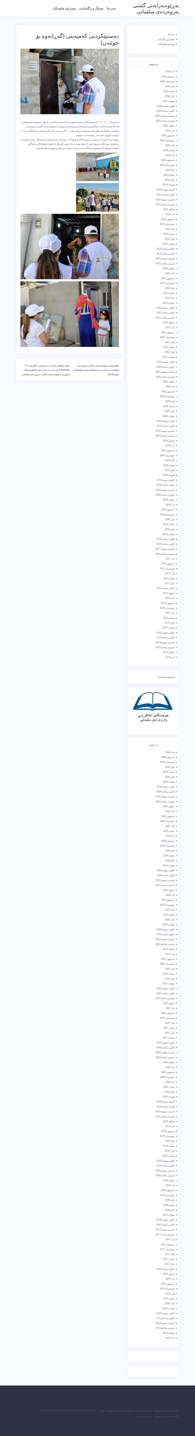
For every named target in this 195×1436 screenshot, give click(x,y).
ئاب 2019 (170, 445)
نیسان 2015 (169, 617)
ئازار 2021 (170, 352)
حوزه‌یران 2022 (167, 283)
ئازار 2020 (170, 411)
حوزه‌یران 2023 (167, 224)
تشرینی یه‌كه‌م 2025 (165, 120)
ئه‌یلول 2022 (169, 268)
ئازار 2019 (170, 470)
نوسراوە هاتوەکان (64, 8)
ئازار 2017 (170, 583)
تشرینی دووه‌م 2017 (165, 548)
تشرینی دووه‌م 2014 (165, 642)
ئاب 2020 (170, 386)
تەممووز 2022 (168, 278)
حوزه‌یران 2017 (167, 568)
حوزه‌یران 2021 (167, 337)
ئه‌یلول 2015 (169, 593)
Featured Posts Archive (166, 1411)
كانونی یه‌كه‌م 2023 (166, 194)
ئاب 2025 (170, 130)
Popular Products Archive (120, 1411)
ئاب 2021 (170, 327)
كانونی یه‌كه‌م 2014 (166, 637)
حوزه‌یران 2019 (167, 455)
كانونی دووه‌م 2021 (165, 361)
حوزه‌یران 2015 (167, 608)
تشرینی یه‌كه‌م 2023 (165, 204)
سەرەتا (111, 8)
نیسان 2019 (169, 465)
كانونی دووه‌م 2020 (165, 420)
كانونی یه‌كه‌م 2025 (166, 110)
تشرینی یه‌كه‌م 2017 (165, 553)
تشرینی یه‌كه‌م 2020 (165, 376)
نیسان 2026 (169, 91)
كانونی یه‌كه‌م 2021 (166, 312)
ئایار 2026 (170, 86)
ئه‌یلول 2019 (169, 440)
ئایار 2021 (170, 342)
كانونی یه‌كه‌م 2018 (166, 484)
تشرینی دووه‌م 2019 (165, 430)
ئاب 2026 (170, 71)
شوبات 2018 (168, 534)
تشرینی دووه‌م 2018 (165, 489)
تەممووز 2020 (168, 391)
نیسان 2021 (169, 347)
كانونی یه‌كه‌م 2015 (166, 588)
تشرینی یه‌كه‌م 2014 (165, 647)
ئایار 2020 (170, 401)
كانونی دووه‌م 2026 (165, 105)
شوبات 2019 (168, 475)
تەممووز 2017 (168, 563)
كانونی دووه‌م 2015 (165, 632)
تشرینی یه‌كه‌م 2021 (165, 317)
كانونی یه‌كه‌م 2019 (166, 425)
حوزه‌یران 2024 (167, 165)
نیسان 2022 (169, 293)
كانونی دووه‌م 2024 (165, 189)
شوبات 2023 (168, 243)
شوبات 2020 (168, 416)
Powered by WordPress (51, 1410)
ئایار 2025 (170, 145)
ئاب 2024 (170, 155)
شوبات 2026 (168, 101)
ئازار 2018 (170, 529)
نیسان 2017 (169, 578)
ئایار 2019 (170, 460)
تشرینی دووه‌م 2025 (165, 115)
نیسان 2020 (169, 406)
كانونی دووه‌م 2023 (165, 248)
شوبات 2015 (168, 627)
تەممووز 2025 (168, 135)
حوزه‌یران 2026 (167, 81)
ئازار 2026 (170, 96)
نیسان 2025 (169, 150)
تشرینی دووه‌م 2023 (165, 199)
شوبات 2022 (168, 302)
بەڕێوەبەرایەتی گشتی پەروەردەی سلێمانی (156, 8)
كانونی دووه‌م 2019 (165, 480)
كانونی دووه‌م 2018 (165, 539)
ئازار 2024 (170, 179)
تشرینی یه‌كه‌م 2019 (165, 435)
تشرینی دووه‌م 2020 (165, 371)
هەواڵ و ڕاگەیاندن (91, 8)
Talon (78, 1410)
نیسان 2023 (169, 233)
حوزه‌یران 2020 (167, 396)
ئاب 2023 (170, 214)
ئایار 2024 (170, 169)
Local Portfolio (144, 1411)
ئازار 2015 (170, 622)
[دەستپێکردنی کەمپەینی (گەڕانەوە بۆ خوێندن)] (69, 81)
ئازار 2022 (170, 297)
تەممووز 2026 (168, 76)
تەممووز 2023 (168, 219)
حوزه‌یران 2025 (167, 140)
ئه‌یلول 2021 (169, 322)
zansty (174, 1416)
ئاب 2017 (170, 558)
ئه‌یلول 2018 (169, 499)
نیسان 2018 (169, 524)
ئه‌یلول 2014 (169, 652)
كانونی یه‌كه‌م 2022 (166, 253)
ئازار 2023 (170, 238)
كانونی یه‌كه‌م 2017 (166, 544)
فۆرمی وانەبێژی (161, 1416)
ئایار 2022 (170, 288)
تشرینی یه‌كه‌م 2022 (165, 263)
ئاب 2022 (170, 273)
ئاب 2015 (170, 598)
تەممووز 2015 (168, 603)
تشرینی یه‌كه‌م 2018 (165, 494)
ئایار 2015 (170, 612)
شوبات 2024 (168, 184)
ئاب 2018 (170, 504)
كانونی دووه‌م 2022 (165, 307)
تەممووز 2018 (168, 509)
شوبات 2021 (168, 356)
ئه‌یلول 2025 (169, 125)
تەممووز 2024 (168, 160)
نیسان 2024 (169, 174)
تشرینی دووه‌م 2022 (165, 258)
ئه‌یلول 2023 (169, 209)
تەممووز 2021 (168, 332)
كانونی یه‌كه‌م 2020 (166, 366)
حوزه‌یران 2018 (167, 514)
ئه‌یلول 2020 (169, 381)
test (103, 1411)
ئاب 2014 (170, 657)
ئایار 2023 (170, 229)
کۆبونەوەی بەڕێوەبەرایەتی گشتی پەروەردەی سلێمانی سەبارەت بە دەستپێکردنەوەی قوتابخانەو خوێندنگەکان (96, 370)
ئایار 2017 (170, 573)
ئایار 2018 (170, 519)
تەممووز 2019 (168, 450)
